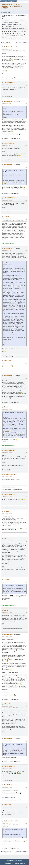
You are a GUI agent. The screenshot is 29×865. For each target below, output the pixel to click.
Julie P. (6, 538)
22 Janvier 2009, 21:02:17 (7, 476)
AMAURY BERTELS (9, 82)
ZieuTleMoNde (11, 26)
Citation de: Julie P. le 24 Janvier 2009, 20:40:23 (14, 585)
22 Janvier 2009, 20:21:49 (7, 452)
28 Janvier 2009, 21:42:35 (7, 823)
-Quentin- (7, 216)
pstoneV (6, 511)
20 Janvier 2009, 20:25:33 (7, 84)
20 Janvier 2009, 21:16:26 (7, 218)
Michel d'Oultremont (10, 474)
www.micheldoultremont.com (8, 487)
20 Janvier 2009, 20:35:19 (7, 145)
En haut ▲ (20, 860)
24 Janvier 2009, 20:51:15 (7, 582)
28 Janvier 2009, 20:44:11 (7, 768)
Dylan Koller (7, 361)
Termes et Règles (13, 860)
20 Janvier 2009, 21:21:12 (7, 250)
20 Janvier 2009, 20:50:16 (7, 200)
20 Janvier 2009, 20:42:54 (7, 166)
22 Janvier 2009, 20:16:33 (7, 409)
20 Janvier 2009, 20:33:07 (7, 103)
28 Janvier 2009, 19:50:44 (7, 741)
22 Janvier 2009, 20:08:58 (7, 377)
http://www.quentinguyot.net (8, 243)
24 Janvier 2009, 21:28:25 (7, 612)
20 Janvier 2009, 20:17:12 (7, 49)
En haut (3, 851)
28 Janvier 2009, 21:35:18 (7, 787)
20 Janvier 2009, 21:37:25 (7, 363)
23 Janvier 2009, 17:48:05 (7, 513)
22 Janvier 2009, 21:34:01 (7, 496)
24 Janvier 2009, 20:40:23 (7, 540)
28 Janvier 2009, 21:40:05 (7, 807)
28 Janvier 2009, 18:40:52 (7, 706)
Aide (8, 860)
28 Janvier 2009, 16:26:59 (7, 636)
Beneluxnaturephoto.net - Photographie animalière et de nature (11, 6)
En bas (2, 42)
